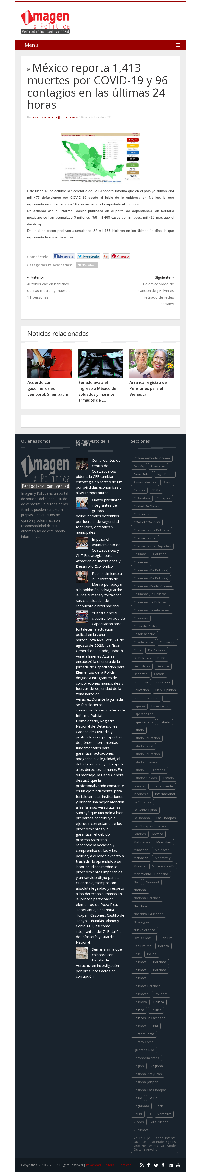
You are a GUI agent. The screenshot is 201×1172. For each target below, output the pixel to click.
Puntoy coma (143, 1042)
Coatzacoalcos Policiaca (151, 530)
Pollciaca (140, 1026)
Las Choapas (166, 818)
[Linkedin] (170, 1165)
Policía (152, 954)
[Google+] (163, 1165)
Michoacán (142, 842)
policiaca (140, 962)
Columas (140, 554)
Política (139, 1010)
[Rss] (141, 1165)
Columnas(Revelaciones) (152, 610)
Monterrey (163, 858)
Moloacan (162, 850)
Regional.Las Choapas (150, 1090)
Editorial (109, 1165)
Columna (159, 554)
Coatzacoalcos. (145, 538)
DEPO (161, 658)
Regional (157, 1066)
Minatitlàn (141, 850)
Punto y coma (144, 1034)
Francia (139, 786)
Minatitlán (163, 842)
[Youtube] (178, 1165)
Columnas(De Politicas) (150, 594)
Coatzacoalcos (144, 514)
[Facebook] (148, 1165)
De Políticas (142, 658)
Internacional (165, 794)
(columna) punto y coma (152, 458)
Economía (141, 682)
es (166, 698)
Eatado (159, 674)
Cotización (167, 642)
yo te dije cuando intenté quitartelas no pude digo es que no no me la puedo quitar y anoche (155, 1144)
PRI (155, 1026)
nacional (152, 882)
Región (139, 1066)
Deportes (141, 674)
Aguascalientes (145, 482)
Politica (158, 1002)
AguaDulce (165, 474)
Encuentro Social (146, 698)
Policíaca (140, 970)
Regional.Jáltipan (146, 1082)
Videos (139, 1122)
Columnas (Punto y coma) (153, 586)
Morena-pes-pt (163, 866)
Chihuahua (142, 498)
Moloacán (141, 858)
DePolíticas (142, 666)
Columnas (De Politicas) (151, 570)
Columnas (141, 562)
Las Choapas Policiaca (150, 826)
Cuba (137, 650)
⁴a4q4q (139, 466)
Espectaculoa (143, 714)
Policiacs (161, 994)
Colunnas (141, 618)
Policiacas (141, 994)
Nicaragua (141, 922)
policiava (140, 1002)
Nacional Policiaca (147, 898)
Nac (136, 882)
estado (165, 722)
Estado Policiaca (146, 762)
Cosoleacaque (144, 634)
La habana (142, 818)
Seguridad (141, 1106)
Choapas (163, 498)
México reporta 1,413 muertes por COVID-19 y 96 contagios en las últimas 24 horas (97, 86)
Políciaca (159, 970)
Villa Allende (160, 1122)
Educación (141, 690)
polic (137, 954)
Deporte (163, 666)
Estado (139, 730)
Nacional (140, 890)
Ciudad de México (147, 506)
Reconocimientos (146, 1058)
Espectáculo (160, 706)
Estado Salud (143, 746)
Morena (139, 866)
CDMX (155, 490)
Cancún (139, 490)
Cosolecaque (143, 642)
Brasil (167, 482)
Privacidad (93, 1165)
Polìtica (156, 1010)
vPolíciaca (141, 1130)
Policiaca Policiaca (147, 986)
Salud (153, 1098)
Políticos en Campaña (149, 1018)
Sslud (138, 1114)
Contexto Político (146, 626)
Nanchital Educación (148, 914)
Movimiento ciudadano (151, 874)
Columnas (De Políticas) (151, 578)
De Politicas (156, 650)
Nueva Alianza (144, 930)
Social (160, 1106)
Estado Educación (147, 738)
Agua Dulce (142, 474)
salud (138, 1098)
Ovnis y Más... (144, 938)
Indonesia (141, 794)
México (157, 834)
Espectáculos (143, 722)
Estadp (168, 778)
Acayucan (158, 466)
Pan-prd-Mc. (142, 946)
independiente (162, 786)
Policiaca (159, 962)
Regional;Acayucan (148, 1074)
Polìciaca (140, 978)
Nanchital (141, 906)
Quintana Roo (144, 1050)
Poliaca (163, 946)
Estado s (140, 770)
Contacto (125, 1165)
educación (162, 682)
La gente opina (145, 810)
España (139, 706)
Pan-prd (167, 938)
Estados (159, 770)
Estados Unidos (145, 778)
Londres (140, 834)
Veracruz (164, 1114)
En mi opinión (165, 690)
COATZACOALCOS (147, 522)
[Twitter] (155, 1165)
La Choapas (142, 802)
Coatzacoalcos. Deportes (152, 546)
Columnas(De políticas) (150, 602)
